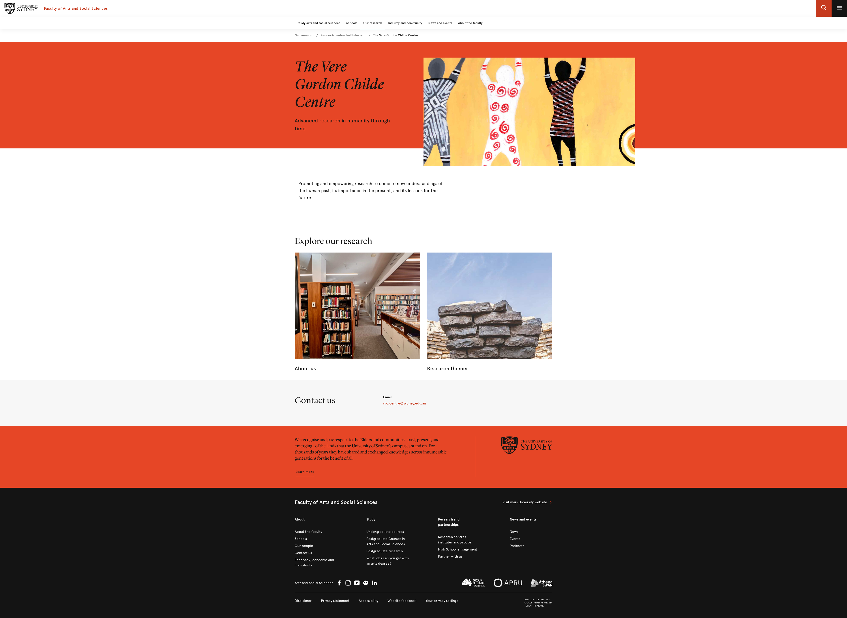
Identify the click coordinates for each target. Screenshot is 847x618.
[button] (824, 8)
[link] (304, 35)
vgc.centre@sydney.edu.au (404, 403)
